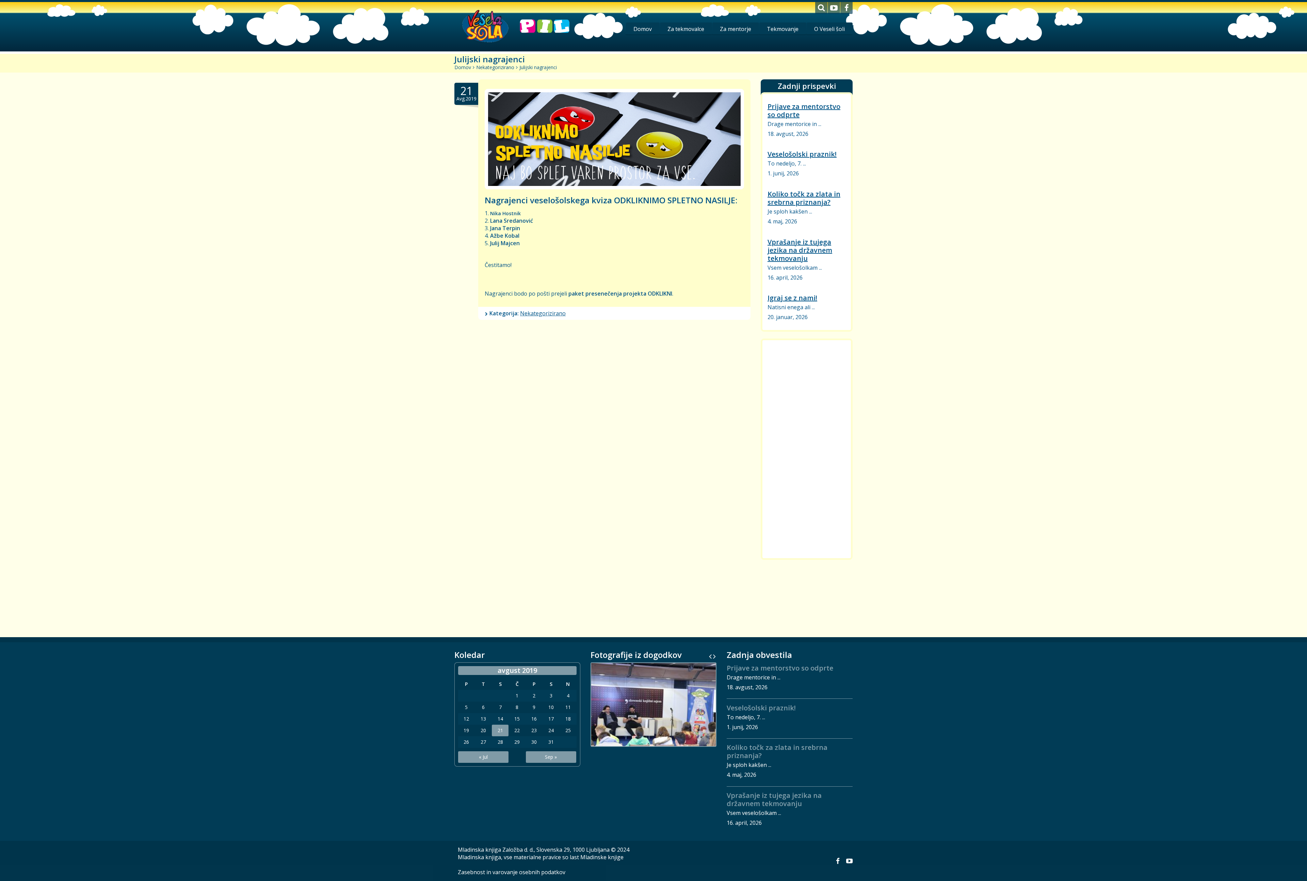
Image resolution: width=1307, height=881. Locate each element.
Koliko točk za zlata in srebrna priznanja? (804, 198)
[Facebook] (846, 8)
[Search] (821, 8)
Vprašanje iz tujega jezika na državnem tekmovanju (800, 250)
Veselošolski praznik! (802, 154)
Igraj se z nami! (792, 297)
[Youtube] (834, 8)
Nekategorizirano (495, 67)
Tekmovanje (782, 29)
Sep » (551, 757)
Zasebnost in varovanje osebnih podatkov (511, 872)
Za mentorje (735, 29)
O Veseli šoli (829, 29)
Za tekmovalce (685, 29)
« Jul (483, 757)
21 (500, 730)
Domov (642, 29)
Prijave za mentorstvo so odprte (804, 110)
